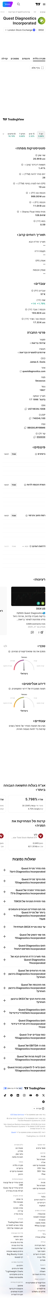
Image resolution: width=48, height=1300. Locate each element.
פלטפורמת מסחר (16, 1277)
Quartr (13, 1132)
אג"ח (43, 1162)
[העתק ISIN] (26, 409)
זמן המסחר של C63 (15, 1228)
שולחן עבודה (40, 1237)
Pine (43, 1174)
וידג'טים (20, 1265)
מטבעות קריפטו (39, 1165)
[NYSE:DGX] (42, 603)
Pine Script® (40, 1226)
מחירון (20, 1151)
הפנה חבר (41, 1251)
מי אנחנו (19, 1199)
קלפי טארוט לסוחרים (14, 1225)
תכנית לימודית (17, 1294)
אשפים (42, 1285)
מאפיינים (19, 1148)
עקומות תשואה (39, 1217)
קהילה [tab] (4, 58)
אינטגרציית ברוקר (16, 1288)
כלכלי (43, 1197)
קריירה (20, 1211)
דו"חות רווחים (39, 1199)
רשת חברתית (40, 1245)
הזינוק (20, 1174)
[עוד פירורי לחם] (35, 12)
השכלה (42, 1271)
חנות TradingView (15, 1222)
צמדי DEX (41, 1171)
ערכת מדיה (18, 1214)
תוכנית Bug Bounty (15, 1254)
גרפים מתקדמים (16, 1274)
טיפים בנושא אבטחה (14, 1251)
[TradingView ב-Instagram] (24, 1095)
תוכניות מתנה (17, 1157)
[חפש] (18, 4)
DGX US (40, 608)
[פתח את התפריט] (44, 4)
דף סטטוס (19, 1257)
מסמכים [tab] (15, 58)
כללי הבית (41, 1257)
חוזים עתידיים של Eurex (13, 1188)
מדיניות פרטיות (17, 1242)
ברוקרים (20, 1168)
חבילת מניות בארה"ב (14, 1191)
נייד (44, 1234)
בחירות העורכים (39, 1274)
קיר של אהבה (40, 1248)
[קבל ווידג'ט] (5, 646)
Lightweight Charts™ (14, 1271)
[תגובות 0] (32, 632)
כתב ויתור (19, 1239)
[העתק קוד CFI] (34, 437)
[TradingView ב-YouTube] (31, 1095)
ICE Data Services (17, 1115)
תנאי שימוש (18, 1236)
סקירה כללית (18, 1165)
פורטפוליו (41, 1214)
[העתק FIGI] (25, 428)
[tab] (14, 454)
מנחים (42, 1260)
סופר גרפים (40, 1148)
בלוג (21, 1205)
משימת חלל (18, 1202)
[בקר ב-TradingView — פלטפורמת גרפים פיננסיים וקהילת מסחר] (13, 119)
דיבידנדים (41, 1202)
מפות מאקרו (40, 1223)
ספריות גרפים (17, 1268)
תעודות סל (41, 1159)
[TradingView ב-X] (43, 1095)
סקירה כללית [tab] (39, 58)
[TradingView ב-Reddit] (43, 1102)
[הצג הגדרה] (36, 155)
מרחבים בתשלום (38, 1291)
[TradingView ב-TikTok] (5, 1095)
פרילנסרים (41, 1288)
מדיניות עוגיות (17, 1245)
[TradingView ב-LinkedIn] (18, 1095)
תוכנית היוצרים (39, 1254)
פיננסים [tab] (26, 58)
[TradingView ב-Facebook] (37, 1095)
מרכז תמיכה (18, 1208)
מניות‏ (43, 1156)
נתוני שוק (19, 1154)
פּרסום (20, 1285)
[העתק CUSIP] (30, 418)
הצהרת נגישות (17, 1248)
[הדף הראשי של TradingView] (38, 4)
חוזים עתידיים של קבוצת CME (13, 1183)
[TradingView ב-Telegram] (11, 1095)
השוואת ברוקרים (16, 1171)
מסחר (43, 1268)
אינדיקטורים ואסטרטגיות (35, 1282)
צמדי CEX (41, 1168)
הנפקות (42, 1205)
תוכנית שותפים (17, 1291)
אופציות (42, 1220)
